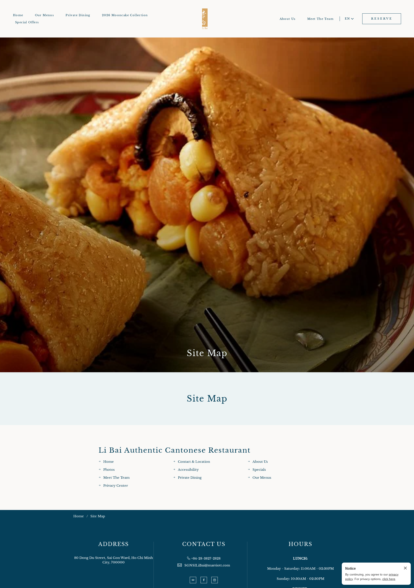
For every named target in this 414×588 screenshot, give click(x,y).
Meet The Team (320, 19)
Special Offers (27, 22)
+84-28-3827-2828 (206, 558)
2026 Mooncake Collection (125, 15)
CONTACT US (203, 544)
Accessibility (188, 470)
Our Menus (44, 15)
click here (388, 579)
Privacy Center (115, 485)
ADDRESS (113, 544)
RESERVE (381, 18)
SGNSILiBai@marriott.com (207, 565)
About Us (288, 19)
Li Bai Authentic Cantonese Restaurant (175, 450)
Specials (259, 470)
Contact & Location (194, 462)
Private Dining (78, 15)
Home (18, 15)
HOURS (300, 544)
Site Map (207, 353)
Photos (109, 470)
